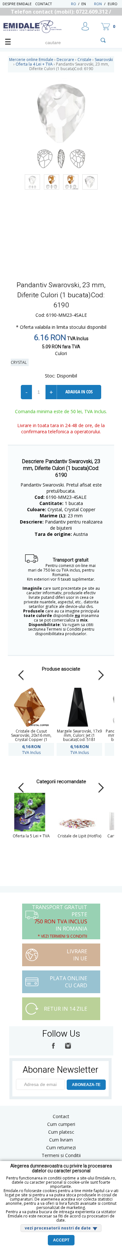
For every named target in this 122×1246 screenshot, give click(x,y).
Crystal (20, 362)
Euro (112, 3)
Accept (61, 1240)
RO (73, 3)
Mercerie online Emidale (31, 59)
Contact (43, 3)
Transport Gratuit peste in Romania (59, 921)
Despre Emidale (17, 3)
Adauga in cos (79, 392)
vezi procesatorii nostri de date (58, 1228)
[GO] (103, 40)
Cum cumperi (61, 1124)
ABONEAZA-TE (86, 1084)
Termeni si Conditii (61, 1155)
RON (98, 3)
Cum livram (61, 1140)
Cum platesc (61, 1132)
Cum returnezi (61, 1147)
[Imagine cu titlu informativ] (32, 182)
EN (87, 3)
